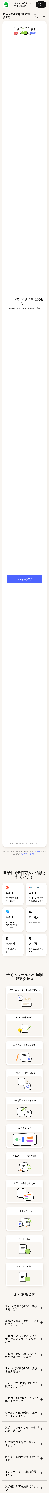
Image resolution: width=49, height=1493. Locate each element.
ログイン (36, 16)
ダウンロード (41, 4)
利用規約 (37, 851)
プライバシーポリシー (28, 854)
